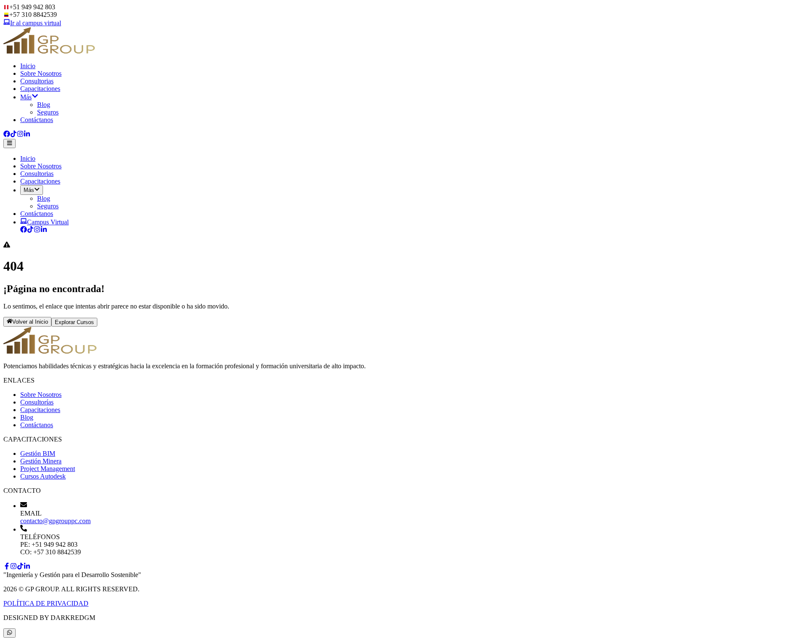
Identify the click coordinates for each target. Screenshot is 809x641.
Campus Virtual (48, 222)
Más (26, 97)
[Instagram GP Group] (37, 230)
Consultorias (37, 81)
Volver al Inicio (30, 322)
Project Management (47, 468)
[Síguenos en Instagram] (20, 134)
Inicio (27, 65)
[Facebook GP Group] (23, 230)
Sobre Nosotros (41, 73)
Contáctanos (36, 119)
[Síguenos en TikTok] (13, 134)
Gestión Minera (41, 461)
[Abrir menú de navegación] (9, 143)
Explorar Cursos (74, 322)
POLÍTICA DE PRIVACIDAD (45, 603)
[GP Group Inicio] (49, 51)
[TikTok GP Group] (30, 230)
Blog (43, 104)
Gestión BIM (37, 453)
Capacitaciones (40, 88)
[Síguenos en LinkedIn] (27, 134)
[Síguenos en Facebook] (6, 134)
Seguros (48, 112)
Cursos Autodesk (43, 476)
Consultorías (37, 402)
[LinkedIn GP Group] (43, 230)
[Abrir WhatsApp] (9, 633)
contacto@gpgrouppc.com (55, 520)
